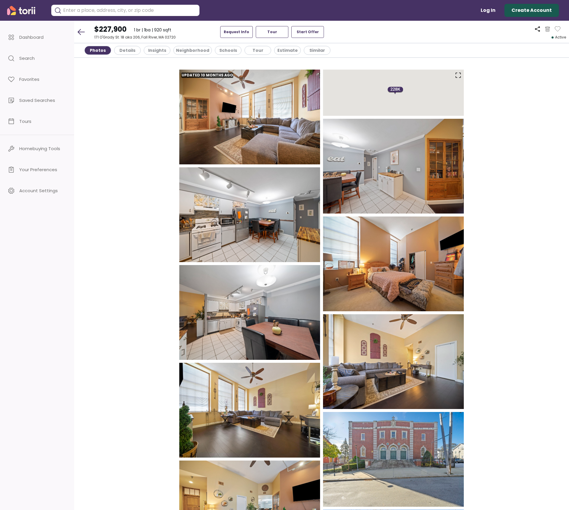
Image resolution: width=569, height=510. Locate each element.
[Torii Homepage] (25, 10)
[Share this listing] (537, 29)
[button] (37, 37)
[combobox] (129, 10)
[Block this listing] (547, 29)
